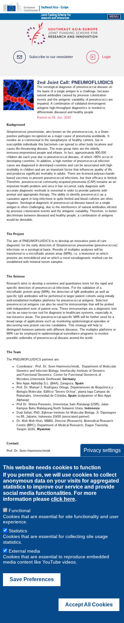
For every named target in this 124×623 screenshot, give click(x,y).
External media (24, 551)
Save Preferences (32, 579)
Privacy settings (102, 450)
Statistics (18, 530)
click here (63, 499)
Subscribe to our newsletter (51, 57)
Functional (19, 510)
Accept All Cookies (89, 604)
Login (106, 57)
